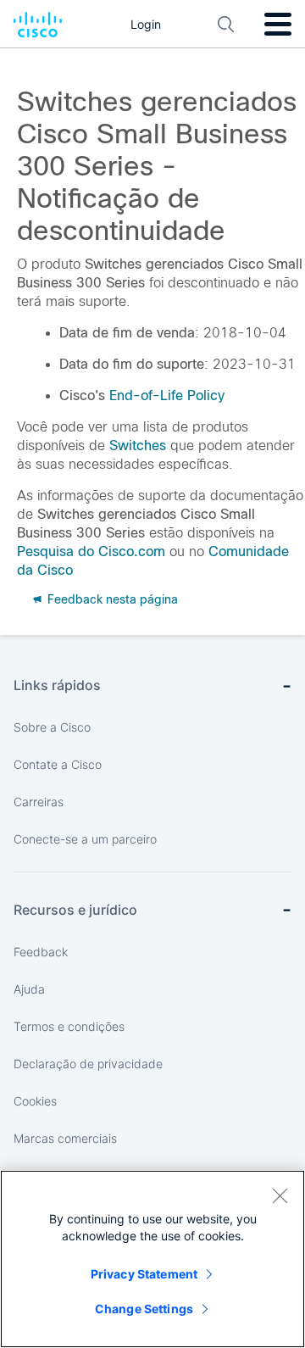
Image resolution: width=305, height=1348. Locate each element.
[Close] (279, 1195)
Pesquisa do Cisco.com (91, 551)
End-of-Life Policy (167, 395)
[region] (152, 1259)
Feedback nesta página (111, 599)
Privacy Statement (144, 1274)
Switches (137, 445)
